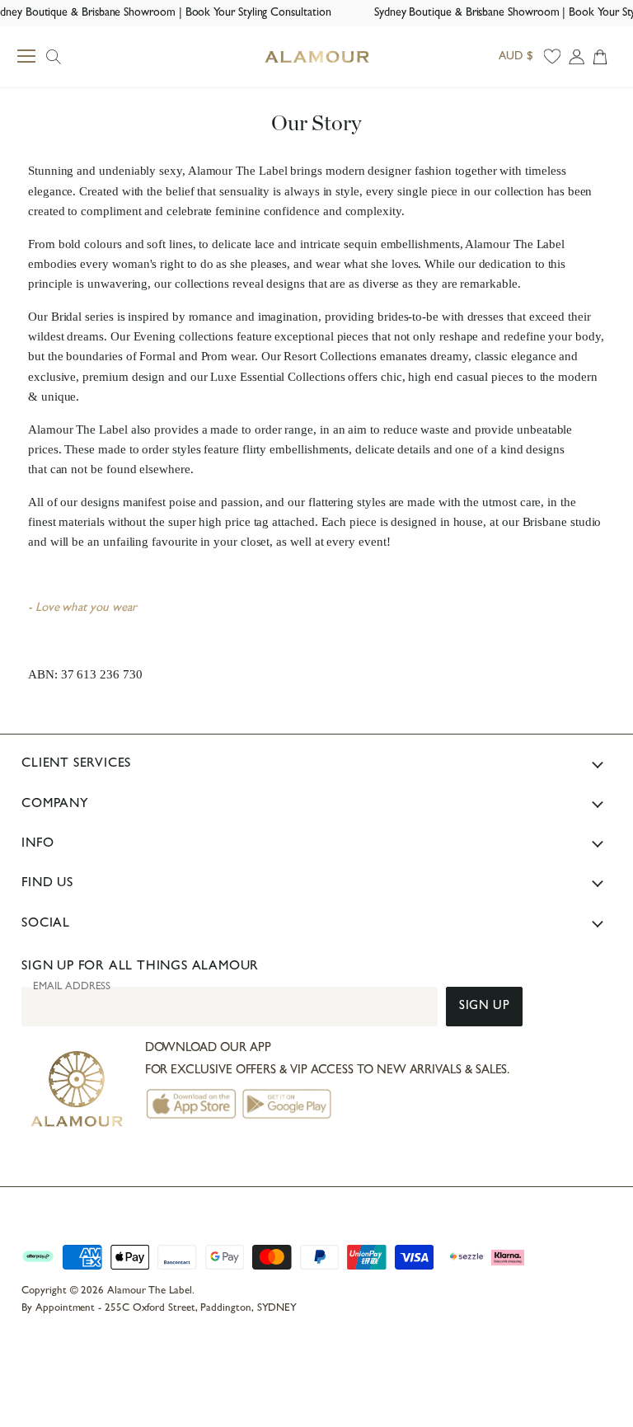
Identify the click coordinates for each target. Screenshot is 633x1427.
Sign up (484, 1007)
